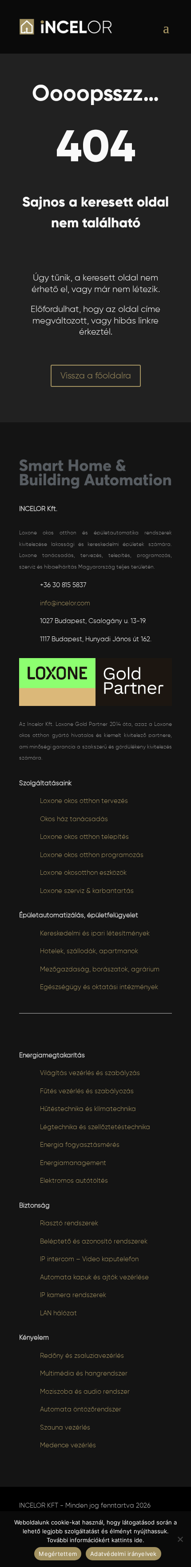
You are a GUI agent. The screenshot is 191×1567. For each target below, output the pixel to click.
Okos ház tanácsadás (74, 819)
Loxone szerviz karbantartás (87, 891)
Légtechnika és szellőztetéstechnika (95, 1127)
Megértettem (58, 1553)
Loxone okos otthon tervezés (84, 801)
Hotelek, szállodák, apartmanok (89, 951)
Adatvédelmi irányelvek (123, 1553)
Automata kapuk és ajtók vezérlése (94, 1277)
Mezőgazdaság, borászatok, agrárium (99, 969)
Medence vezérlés (68, 1445)
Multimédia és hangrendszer (83, 1373)
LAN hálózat (58, 1313)
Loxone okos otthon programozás (91, 855)
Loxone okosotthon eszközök (83, 872)
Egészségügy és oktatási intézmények (99, 987)
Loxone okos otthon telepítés (84, 837)
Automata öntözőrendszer (80, 1409)
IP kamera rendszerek (73, 1295)
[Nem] (179, 1539)
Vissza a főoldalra (95, 375)
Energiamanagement (73, 1163)
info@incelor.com (65, 603)
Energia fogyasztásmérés (79, 1145)
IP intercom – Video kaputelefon (89, 1259)
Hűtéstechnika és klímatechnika (88, 1109)
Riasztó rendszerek (69, 1223)
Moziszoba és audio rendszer (85, 1391)
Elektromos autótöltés (74, 1180)
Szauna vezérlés (65, 1427)
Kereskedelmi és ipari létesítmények (95, 933)
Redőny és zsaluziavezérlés (82, 1356)
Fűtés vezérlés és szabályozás (87, 1091)
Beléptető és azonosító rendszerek (93, 1241)
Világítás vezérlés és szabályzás (90, 1073)
